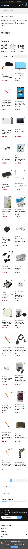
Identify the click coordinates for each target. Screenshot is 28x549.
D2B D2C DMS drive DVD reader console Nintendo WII (20, 159)
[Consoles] (20, 46)
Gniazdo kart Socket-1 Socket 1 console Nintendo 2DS (7, 323)
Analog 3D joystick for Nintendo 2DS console (6, 240)
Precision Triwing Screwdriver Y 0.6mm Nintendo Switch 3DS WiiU (7, 351)
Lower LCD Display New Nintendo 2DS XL (20, 132)
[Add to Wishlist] (11, 62)
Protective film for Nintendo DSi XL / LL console (20, 408)
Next (26, 480)
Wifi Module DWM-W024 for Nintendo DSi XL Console (6, 132)
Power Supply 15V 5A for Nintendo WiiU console (20, 213)
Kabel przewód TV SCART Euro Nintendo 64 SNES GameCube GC (20, 351)
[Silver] (22, 261)
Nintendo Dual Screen (8, 487)
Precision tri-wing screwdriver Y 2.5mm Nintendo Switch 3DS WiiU (7, 105)
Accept (14, 547)
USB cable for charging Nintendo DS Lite (7, 268)
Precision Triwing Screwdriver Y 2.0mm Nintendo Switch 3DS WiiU (7, 465)
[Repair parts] (4, 46)
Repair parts (4, 51)
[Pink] (17, 261)
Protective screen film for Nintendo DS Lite (7, 213)
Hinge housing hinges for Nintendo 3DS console (7, 159)
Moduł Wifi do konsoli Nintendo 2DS (20, 436)
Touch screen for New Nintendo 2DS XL (20, 186)
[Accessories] (12, 46)
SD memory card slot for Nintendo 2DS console (7, 379)
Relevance (8, 56)
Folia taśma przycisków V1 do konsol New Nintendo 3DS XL (20, 296)
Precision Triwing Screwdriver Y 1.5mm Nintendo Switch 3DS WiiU (7, 437)
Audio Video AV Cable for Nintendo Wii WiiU (20, 464)
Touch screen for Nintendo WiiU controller (19, 77)
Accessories (12, 51)
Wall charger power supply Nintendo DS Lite (20, 323)
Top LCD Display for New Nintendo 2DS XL (7, 76)
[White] (21, 261)
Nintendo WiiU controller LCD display (5, 186)
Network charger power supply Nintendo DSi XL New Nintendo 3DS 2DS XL (20, 380)
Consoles (21, 51)
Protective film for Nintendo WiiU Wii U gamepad (20, 104)
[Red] (19, 261)
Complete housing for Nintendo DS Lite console (20, 268)
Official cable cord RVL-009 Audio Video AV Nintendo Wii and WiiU (20, 241)
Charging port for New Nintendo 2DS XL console (7, 296)
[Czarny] (18, 261)
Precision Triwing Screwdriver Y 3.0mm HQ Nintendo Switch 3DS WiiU (7, 408)
